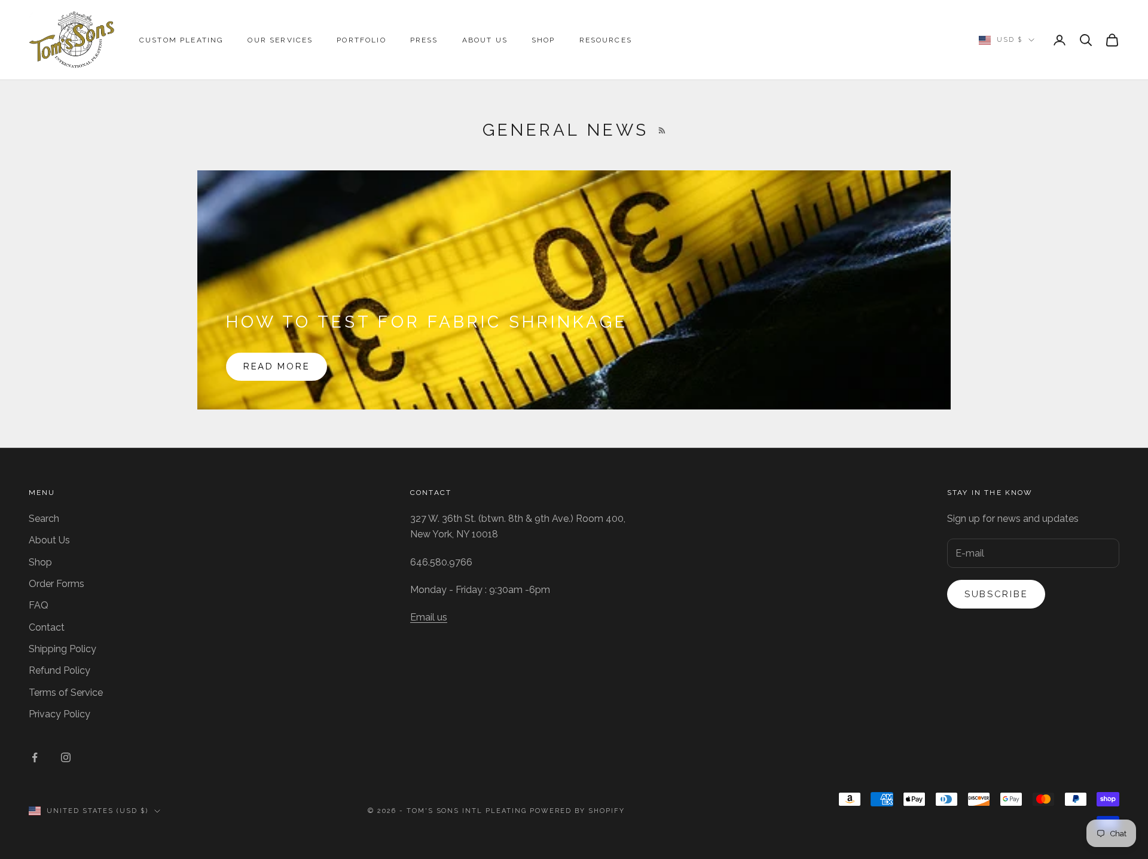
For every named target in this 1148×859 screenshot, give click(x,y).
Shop (543, 40)
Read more (276, 366)
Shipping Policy (62, 649)
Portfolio (361, 40)
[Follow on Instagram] (66, 757)
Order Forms (56, 583)
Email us (428, 617)
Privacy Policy (59, 714)
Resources (605, 40)
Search (44, 518)
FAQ (38, 605)
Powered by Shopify (577, 811)
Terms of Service (66, 692)
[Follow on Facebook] (35, 757)
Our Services (280, 40)
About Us (485, 40)
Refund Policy (59, 670)
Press (424, 40)
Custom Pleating (181, 40)
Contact (47, 627)
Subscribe (996, 594)
